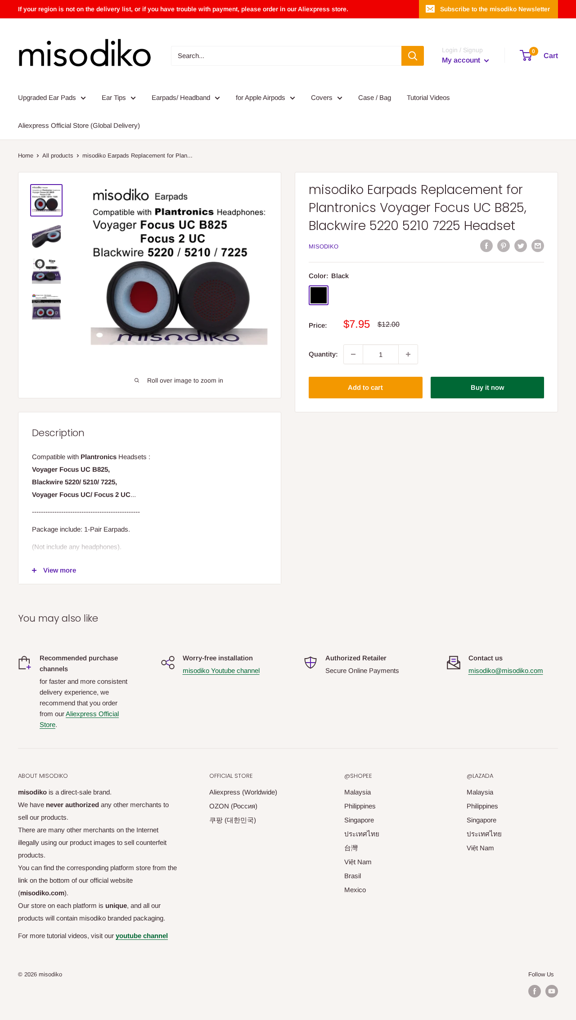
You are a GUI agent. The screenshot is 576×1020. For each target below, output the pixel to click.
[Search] (412, 56)
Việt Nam (358, 862)
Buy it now (487, 387)
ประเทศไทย (361, 834)
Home (25, 155)
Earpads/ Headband (181, 97)
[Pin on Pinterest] (503, 245)
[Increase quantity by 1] (408, 354)
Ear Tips (114, 97)
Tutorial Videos (428, 97)
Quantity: (323, 354)
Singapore (359, 820)
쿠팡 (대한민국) (232, 820)
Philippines (360, 806)
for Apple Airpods (260, 97)
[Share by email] (537, 245)
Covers (322, 97)
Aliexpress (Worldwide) (243, 792)
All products (57, 155)
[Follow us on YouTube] (551, 991)
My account (462, 60)
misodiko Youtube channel (221, 670)
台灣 (351, 848)
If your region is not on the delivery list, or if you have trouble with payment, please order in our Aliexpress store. (183, 9)
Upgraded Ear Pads (47, 97)
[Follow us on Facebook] (534, 991)
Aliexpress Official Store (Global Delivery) (79, 125)
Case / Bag (374, 97)
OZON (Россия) (233, 806)
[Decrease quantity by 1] (353, 354)
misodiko (323, 246)
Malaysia (357, 792)
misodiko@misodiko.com (505, 670)
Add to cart (365, 387)
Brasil (352, 876)
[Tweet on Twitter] (520, 245)
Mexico (355, 890)
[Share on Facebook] (486, 245)
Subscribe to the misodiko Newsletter (495, 9)
